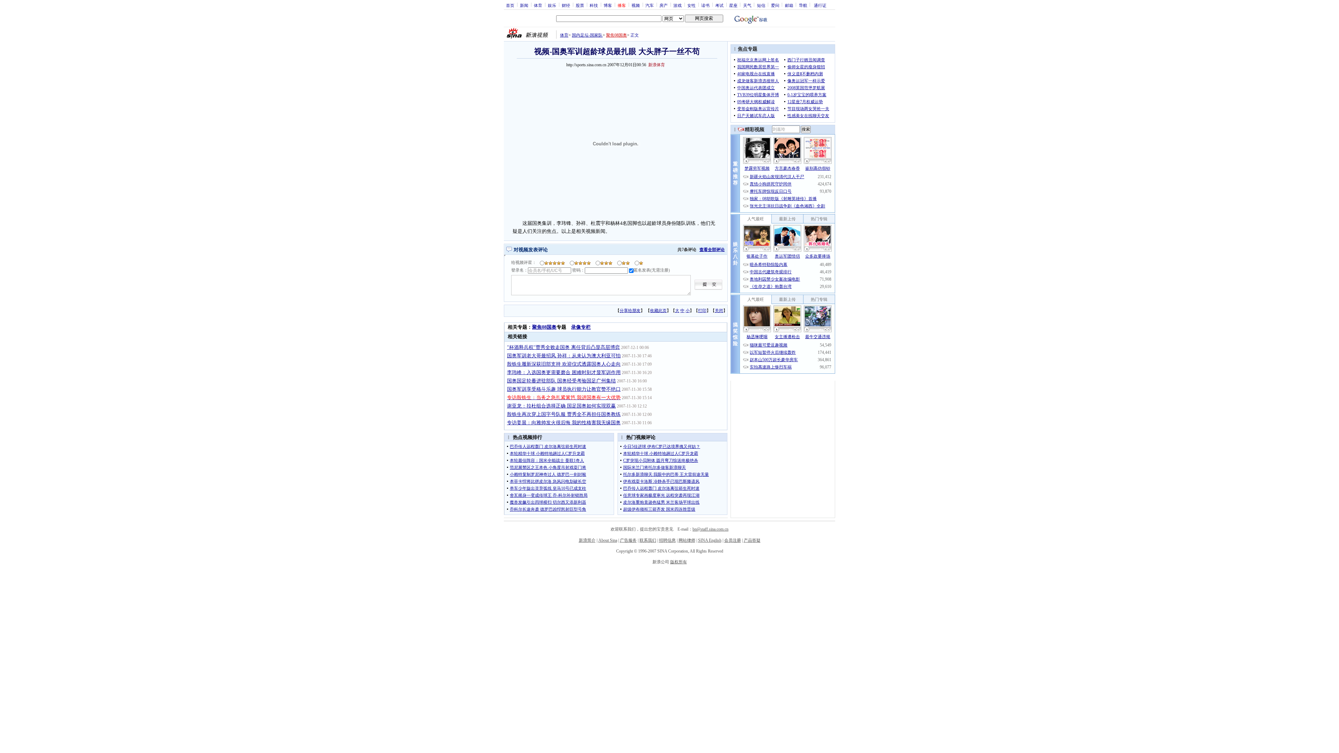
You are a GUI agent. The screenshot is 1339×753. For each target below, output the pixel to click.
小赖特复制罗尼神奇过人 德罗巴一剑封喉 (548, 474)
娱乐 (552, 5)
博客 (608, 5)
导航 (803, 5)
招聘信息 (667, 540)
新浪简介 (587, 540)
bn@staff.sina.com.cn (710, 529)
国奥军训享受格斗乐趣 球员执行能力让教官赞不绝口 (564, 389)
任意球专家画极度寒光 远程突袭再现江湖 (661, 495)
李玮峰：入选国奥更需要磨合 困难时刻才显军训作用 (564, 372)
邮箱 (789, 5)
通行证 (820, 5)
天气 (747, 5)
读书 (705, 5)
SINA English (709, 540)
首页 (510, 5)
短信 (761, 5)
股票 (580, 5)
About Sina (607, 540)
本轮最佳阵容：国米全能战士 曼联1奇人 (547, 460)
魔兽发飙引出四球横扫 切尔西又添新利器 (548, 502)
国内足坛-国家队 (587, 35)
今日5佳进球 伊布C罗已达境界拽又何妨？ (661, 446)
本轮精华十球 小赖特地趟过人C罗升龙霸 (547, 453)
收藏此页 (658, 310)
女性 (691, 5)
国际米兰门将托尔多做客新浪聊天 (654, 467)
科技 (594, 5)
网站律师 (687, 540)
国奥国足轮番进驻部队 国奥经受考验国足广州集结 (561, 380)
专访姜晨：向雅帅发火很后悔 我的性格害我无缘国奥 (564, 422)
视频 (635, 5)
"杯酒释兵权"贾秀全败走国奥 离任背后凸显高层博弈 (563, 347)
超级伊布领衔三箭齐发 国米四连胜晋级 (659, 509)
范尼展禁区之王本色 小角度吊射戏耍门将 (548, 467)
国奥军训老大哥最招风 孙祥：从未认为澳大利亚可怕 (564, 355)
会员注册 (732, 540)
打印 (702, 310)
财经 (566, 5)
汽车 (649, 5)
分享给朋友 (630, 310)
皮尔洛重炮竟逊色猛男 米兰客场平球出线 (661, 502)
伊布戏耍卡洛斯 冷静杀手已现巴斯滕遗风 (661, 481)
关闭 (719, 310)
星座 (733, 5)
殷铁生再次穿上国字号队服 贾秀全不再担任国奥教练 (564, 414)
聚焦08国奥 (616, 35)
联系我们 (648, 540)
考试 (719, 5)
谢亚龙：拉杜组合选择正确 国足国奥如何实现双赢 (561, 406)
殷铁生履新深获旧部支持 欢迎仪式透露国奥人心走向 (564, 364)
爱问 (775, 5)
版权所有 (678, 562)
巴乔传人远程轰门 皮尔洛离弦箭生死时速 (548, 446)
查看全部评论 (712, 249)
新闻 (524, 5)
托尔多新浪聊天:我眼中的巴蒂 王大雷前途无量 (666, 474)
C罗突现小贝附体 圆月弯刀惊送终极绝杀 (660, 460)
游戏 (677, 5)
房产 (663, 5)
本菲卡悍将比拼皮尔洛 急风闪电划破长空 (548, 481)
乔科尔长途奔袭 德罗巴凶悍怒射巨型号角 (548, 509)
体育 (538, 5)
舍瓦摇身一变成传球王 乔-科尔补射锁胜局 (549, 495)
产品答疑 (752, 540)
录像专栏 (581, 327)
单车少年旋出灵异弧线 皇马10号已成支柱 (548, 488)
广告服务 (628, 540)
